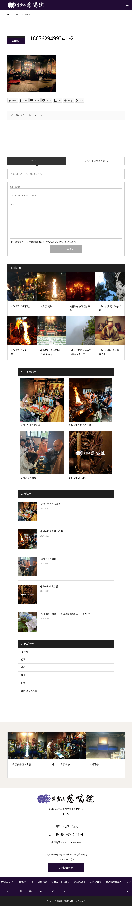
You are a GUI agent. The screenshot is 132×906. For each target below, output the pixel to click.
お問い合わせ (66, 867)
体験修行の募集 (29, 691)
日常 (23, 683)
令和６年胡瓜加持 (49, 586)
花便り (24, 675)
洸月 (22, 115)
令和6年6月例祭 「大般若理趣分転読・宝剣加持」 (66, 614)
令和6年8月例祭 (48, 559)
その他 (24, 651)
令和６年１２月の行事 (51, 531)
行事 (23, 659)
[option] (27, 755)
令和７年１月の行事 (50, 504)
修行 (23, 667)
